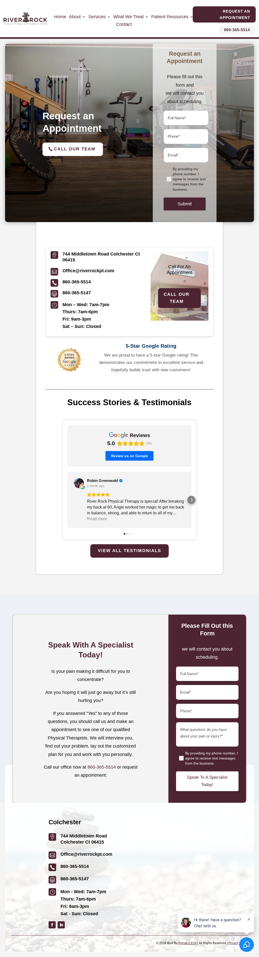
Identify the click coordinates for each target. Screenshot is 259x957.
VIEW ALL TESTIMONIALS (129, 550)
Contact (124, 25)
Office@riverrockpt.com (88, 270)
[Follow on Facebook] (52, 924)
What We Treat (128, 17)
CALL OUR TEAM (176, 298)
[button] (67, 500)
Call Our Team (74, 149)
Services (97, 17)
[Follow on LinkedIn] (61, 924)
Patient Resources (169, 17)
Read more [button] (97, 519)
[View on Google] (79, 483)
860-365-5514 (237, 30)
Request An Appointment (235, 14)
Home (60, 17)
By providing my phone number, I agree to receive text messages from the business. (189, 179)
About (75, 17)
